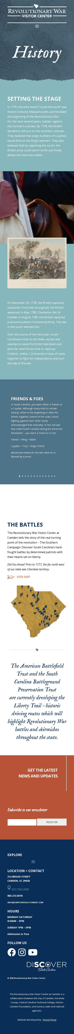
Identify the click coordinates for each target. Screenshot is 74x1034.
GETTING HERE (20, 889)
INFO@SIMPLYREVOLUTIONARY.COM (25, 902)
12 (51, 476)
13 (54, 476)
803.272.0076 (15, 895)
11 (48, 476)
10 (45, 476)
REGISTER (51, 822)
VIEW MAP (23, 577)
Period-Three (49, 1019)
